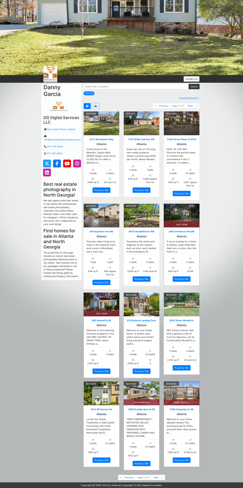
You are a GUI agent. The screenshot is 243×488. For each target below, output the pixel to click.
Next (190, 105)
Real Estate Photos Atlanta (61, 129)
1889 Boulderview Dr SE (141, 409)
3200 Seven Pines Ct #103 (181, 139)
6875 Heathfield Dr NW (141, 231)
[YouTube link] (67, 163)
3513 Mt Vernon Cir (101, 409)
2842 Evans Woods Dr (181, 320)
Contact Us (191, 79)
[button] (6, 37)
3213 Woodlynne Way (101, 139)
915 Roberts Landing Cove (141, 320)
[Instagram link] (77, 163)
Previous (163, 105)
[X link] (47, 163)
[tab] (87, 106)
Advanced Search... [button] (189, 98)
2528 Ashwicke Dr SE (182, 409)
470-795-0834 (55, 146)
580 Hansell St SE (101, 320)
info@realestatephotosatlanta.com (62, 139)
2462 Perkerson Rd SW (181, 231)
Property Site (101, 190)
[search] (136, 86)
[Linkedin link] (47, 172)
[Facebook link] (57, 163)
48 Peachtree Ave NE (101, 231)
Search (194, 86)
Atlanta (89, 93)
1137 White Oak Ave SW (141, 139)
